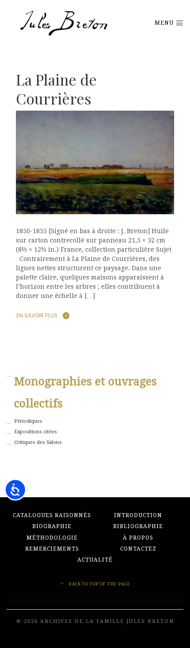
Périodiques (28, 421)
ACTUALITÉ (95, 560)
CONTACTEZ (138, 549)
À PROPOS (138, 538)
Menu (165, 23)
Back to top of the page (99, 583)
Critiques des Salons (38, 442)
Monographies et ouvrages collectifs (85, 392)
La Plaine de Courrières (56, 89)
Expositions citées (35, 432)
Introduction (138, 515)
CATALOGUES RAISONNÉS (52, 515)
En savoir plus (36, 315)
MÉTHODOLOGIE (52, 538)
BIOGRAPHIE (52, 526)
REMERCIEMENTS (52, 549)
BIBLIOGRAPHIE (138, 526)
